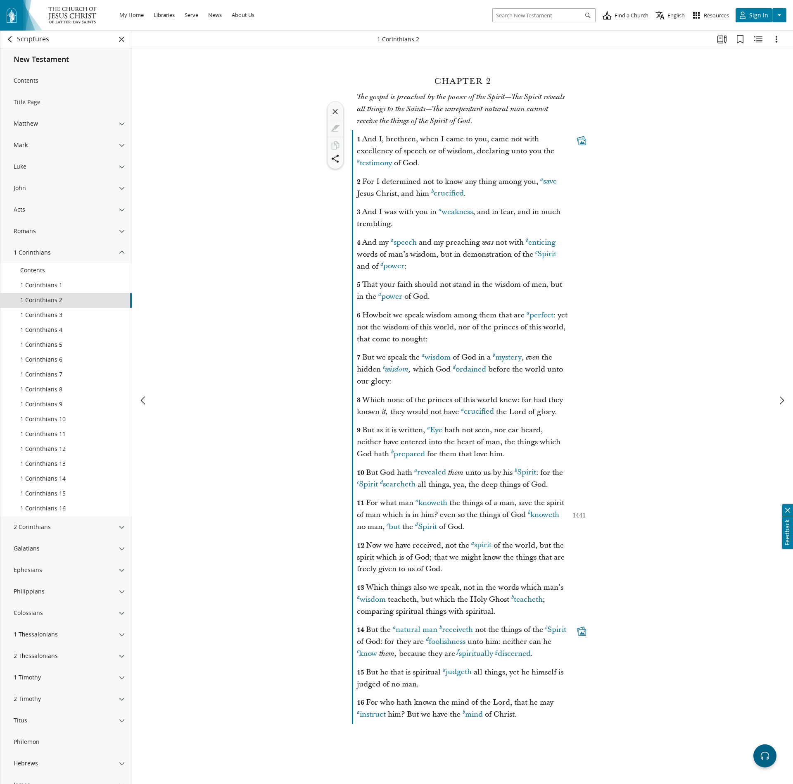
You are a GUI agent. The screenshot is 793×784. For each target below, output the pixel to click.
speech (405, 242)
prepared (409, 454)
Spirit (546, 254)
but (394, 527)
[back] (10, 39)
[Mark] (335, 128)
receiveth (457, 629)
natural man (416, 629)
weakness (457, 212)
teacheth (528, 599)
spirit (482, 545)
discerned (514, 653)
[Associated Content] (581, 141)
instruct (373, 714)
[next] (781, 400)
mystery (508, 357)
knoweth (432, 503)
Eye (436, 430)
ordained (471, 369)
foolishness (447, 641)
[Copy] (335, 145)
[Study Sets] (722, 39)
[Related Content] (758, 39)
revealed (431, 472)
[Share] (335, 158)
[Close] (335, 111)
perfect (541, 315)
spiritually (476, 653)
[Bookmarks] (740, 39)
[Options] (776, 39)
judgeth (459, 672)
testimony (376, 163)
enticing (542, 242)
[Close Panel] (121, 39)
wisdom (438, 357)
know (368, 653)
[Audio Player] (764, 755)
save (550, 181)
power (393, 266)
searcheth (399, 484)
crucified (449, 193)
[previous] (143, 400)
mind (474, 714)
